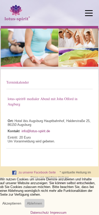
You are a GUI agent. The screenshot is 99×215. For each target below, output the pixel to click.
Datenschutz (39, 212)
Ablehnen (34, 203)
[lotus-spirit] (17, 13)
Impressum (58, 212)
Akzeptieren (11, 203)
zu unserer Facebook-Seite (37, 172)
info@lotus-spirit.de (36, 131)
